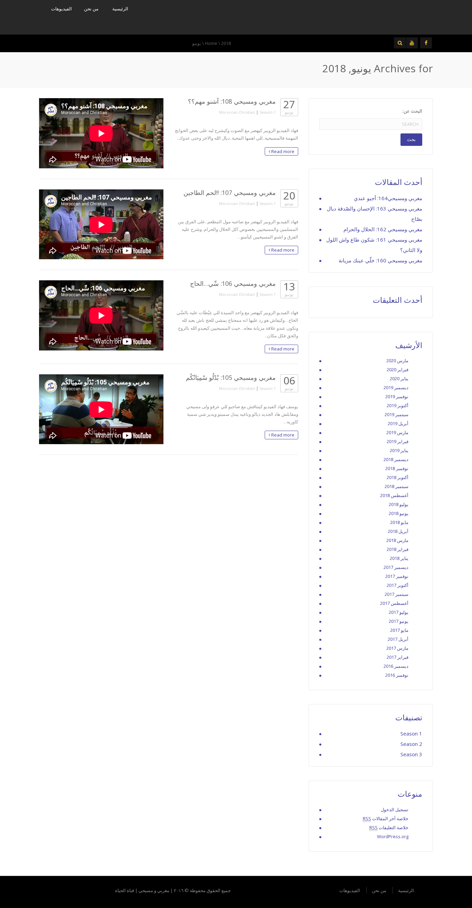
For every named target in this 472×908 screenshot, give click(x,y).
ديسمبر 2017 (396, 567)
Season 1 (267, 112)
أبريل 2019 (398, 423)
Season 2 (411, 743)
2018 (226, 43)
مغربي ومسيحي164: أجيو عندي (388, 198)
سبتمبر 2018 (396, 486)
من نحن (91, 9)
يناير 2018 (399, 558)
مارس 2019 (397, 432)
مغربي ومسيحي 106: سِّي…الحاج (233, 283)
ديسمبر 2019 (396, 387)
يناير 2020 (399, 378)
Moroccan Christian (237, 112)
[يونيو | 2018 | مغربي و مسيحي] (377, 16)
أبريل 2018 (398, 531)
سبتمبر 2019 (396, 414)
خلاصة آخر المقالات (385, 818)
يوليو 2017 (398, 612)
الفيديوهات (61, 9)
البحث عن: (412, 111)
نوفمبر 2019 (396, 396)
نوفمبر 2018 (396, 468)
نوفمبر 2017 (396, 576)
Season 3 (411, 754)
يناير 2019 (399, 450)
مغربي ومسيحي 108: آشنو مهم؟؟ (232, 101)
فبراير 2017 (397, 657)
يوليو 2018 (398, 504)
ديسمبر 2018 (396, 459)
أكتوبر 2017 (397, 585)
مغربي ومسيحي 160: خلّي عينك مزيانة (380, 260)
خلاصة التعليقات (388, 827)
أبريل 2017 (398, 639)
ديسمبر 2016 (396, 666)
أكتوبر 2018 (397, 477)
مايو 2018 (399, 522)
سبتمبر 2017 (396, 594)
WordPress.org (392, 836)
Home (211, 43)
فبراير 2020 (397, 369)
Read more (282, 151)
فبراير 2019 (397, 441)
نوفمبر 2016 (396, 675)
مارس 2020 (397, 360)
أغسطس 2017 (394, 603)
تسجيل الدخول (394, 809)
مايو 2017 (399, 630)
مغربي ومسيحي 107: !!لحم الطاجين (229, 192)
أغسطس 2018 (394, 495)
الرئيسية (120, 9)
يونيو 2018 (398, 513)
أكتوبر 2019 (397, 405)
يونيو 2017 (398, 621)
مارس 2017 (397, 648)
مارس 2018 (397, 540)
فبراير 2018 (397, 549)
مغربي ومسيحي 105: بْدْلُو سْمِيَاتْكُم (231, 377)
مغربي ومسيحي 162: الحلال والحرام (382, 229)
